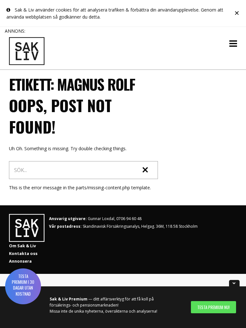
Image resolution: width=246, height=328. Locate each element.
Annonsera (20, 261)
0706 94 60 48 (129, 218)
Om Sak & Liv (22, 246)
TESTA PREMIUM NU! (213, 307)
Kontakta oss (23, 253)
